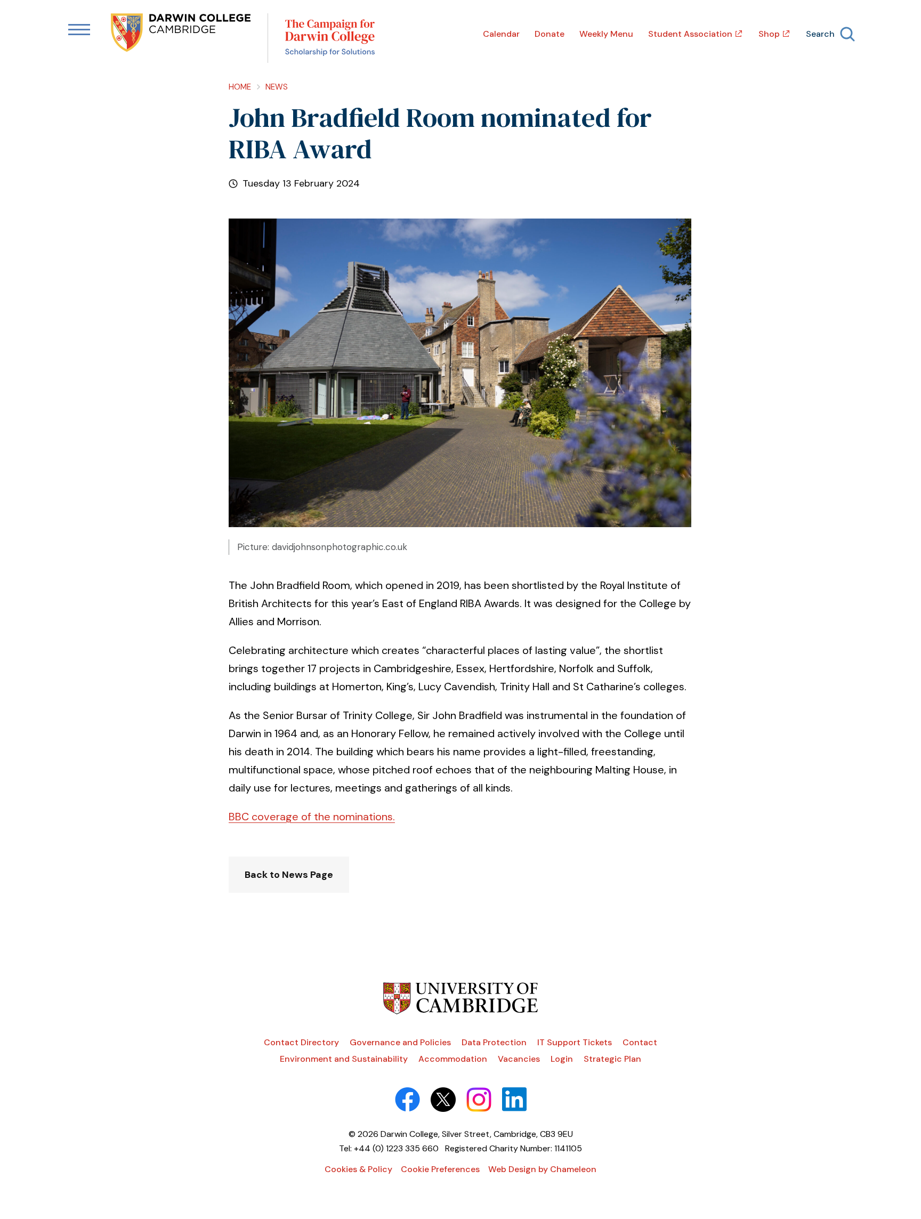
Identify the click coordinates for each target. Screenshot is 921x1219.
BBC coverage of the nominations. (312, 817)
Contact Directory (301, 1042)
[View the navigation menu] (79, 30)
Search (820, 33)
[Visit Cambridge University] (460, 1011)
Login (562, 1058)
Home (240, 87)
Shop (769, 33)
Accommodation (452, 1058)
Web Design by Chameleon (542, 1169)
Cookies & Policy (358, 1169)
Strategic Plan (612, 1058)
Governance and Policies (400, 1042)
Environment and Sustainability (344, 1058)
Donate (549, 33)
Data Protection (494, 1042)
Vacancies (519, 1058)
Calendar (501, 33)
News (276, 87)
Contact (640, 1042)
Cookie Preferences (440, 1169)
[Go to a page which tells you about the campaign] (330, 38)
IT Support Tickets (574, 1042)
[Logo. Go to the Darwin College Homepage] (181, 33)
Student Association (690, 33)
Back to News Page (289, 874)
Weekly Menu (606, 33)
